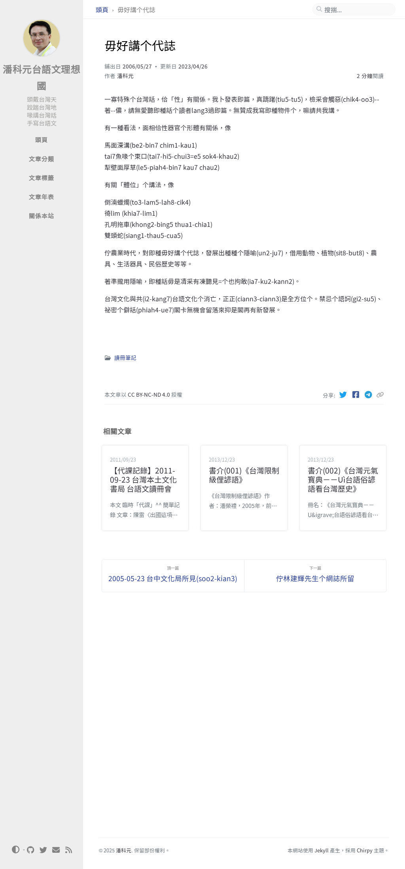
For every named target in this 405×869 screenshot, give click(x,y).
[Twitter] (343, 394)
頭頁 (103, 9)
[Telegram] (369, 394)
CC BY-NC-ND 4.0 (149, 394)
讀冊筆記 (125, 357)
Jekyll (321, 850)
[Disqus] (244, 720)
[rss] (68, 850)
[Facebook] (356, 394)
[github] (31, 850)
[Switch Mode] (15, 849)
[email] (56, 850)
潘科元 (125, 76)
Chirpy (365, 850)
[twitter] (43, 850)
